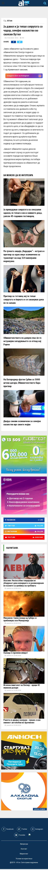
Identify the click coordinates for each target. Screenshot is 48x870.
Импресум (24, 844)
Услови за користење (24, 859)
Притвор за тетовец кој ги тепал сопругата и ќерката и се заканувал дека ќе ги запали (23, 299)
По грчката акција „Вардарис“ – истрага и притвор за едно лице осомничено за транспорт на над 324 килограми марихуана (23, 256)
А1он (9, 20)
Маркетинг (24, 854)
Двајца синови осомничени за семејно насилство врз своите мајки (22, 422)
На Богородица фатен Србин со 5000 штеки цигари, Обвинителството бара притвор (21, 383)
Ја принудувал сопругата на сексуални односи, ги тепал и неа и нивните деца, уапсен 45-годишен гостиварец (22, 213)
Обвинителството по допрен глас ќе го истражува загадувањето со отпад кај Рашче (22, 341)
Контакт (24, 849)
